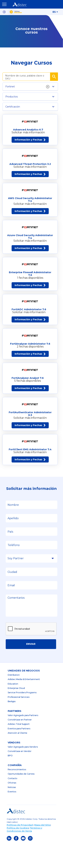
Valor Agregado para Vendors (23, 747)
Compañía (15, 765)
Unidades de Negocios (24, 670)
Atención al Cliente (17, 733)
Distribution (14, 675)
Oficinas (12, 782)
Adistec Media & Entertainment (24, 679)
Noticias (12, 787)
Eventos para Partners (19, 728)
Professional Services (18, 697)
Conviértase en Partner (20, 719)
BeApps (11, 701)
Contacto (12, 778)
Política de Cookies (18, 828)
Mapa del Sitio (42, 825)
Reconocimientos (17, 769)
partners (14, 711)
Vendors (14, 742)
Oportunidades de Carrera (21, 774)
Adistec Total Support (19, 724)
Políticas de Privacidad (20, 825)
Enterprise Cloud (16, 688)
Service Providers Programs (22, 692)
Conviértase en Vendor (19, 751)
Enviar (30, 643)
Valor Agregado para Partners (23, 715)
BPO (10, 755)
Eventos (12, 791)
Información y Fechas (28, 139)
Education (13, 684)
